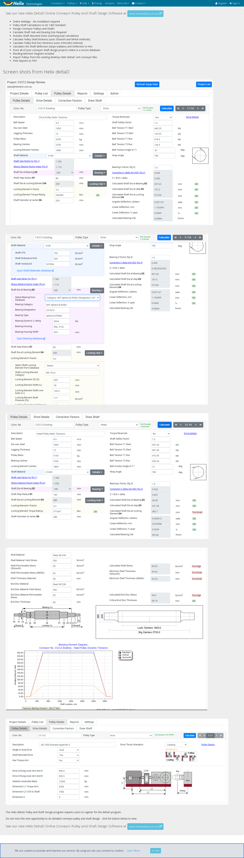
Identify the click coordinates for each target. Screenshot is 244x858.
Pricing (98, 3)
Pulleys (71, 3)
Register (222, 3)
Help (84, 3)
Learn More (133, 850)
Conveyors (56, 3)
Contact (139, 3)
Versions (109, 3)
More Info (122, 3)
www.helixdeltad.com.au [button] (144, 13)
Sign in (236, 3)
